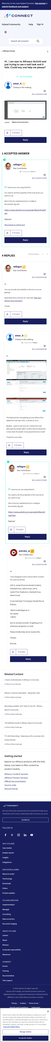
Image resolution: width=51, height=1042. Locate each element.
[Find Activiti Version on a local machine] (47, 254)
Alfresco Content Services (16, 774)
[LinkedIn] (25, 835)
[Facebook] (5, 835)
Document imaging (9, 924)
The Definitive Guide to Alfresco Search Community (23, 723)
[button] (7, 133)
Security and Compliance (19, 1007)
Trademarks (35, 1007)
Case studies (7, 848)
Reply (25, 139)
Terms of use (33, 1003)
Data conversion (8, 919)
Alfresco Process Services (20, 122)
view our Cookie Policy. (11, 1027)
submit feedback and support (15, 6)
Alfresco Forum (9, 51)
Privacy (14, 1003)
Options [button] (47, 51)
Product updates (8, 893)
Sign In (40, 24)
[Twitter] (12, 835)
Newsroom (6, 954)
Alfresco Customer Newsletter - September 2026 (22, 693)
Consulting (6, 914)
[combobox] (25, 41)
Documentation (8, 976)
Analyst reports (8, 853)
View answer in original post (14, 225)
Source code (10, 785)
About (4, 940)
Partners (5, 945)
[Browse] (5, 32)
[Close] (48, 1011)
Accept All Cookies (25, 1038)
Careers (5, 935)
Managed (5, 909)
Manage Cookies (25, 1032)
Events (5, 966)
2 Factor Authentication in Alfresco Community (21, 680)
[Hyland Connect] (18, 16)
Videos (5, 888)
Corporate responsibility (11, 950)
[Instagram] (19, 835)
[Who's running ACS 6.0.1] (43, 254)
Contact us (26, 820)
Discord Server (11, 788)
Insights (5, 857)
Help (31, 24)
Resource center (8, 874)
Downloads (6, 883)
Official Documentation (15, 781)
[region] (25, 1025)
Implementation (8, 905)
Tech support (7, 980)
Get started (40, 3)
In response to (28, 172)
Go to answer (26, 76)
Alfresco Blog (10, 697)
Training (5, 971)
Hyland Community (11, 24)
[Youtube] (32, 835)
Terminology (7, 879)
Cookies (23, 1003)
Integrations (7, 862)
